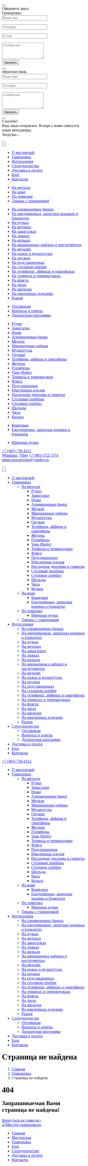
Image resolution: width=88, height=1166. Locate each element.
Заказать (10, 62)
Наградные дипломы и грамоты (38, 395)
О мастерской (23, 152)
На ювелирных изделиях (32, 293)
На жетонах (21, 227)
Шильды (19, 408)
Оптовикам (21, 306)
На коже (18, 192)
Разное (17, 298)
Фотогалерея (22, 161)
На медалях (21, 249)
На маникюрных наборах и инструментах (47, 245)
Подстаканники (25, 386)
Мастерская (21, 1137)
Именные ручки (25, 442)
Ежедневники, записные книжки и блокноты (51, 604)
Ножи (17, 332)
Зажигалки (21, 328)
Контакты (20, 179)
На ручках (20, 222)
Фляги (17, 381)
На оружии (21, 258)
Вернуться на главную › (22, 1120)
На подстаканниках (28, 262)
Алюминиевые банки (30, 337)
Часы (16, 412)
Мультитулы (22, 350)
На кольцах (21, 240)
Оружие (18, 355)
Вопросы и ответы (27, 311)
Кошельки (20, 425)
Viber (23, 455)
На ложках (21, 236)
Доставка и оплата (27, 170)
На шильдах (22, 289)
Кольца (18, 417)
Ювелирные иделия (28, 390)
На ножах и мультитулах (32, 253)
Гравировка (21, 157)
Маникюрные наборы (30, 346)
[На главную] (21, 1125)
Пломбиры (21, 368)
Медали (18, 341)
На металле (21, 187)
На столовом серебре (29, 267)
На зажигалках (24, 231)
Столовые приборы (28, 399)
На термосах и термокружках (36, 276)
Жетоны (18, 363)
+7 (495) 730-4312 (16, 451)
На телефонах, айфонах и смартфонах (43, 271)
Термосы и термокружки (32, 377)
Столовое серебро (27, 403)
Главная (18, 1069)
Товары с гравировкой (30, 201)
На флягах (20, 280)
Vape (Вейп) (22, 372)
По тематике (22, 196)
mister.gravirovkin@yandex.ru (25, 460)
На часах (19, 285)
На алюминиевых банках (33, 209)
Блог (16, 175)
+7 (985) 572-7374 (43, 455)
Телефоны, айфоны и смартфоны (39, 359)
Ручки (17, 324)
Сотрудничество (25, 166)
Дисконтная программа (31, 315)
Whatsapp (9, 455)
